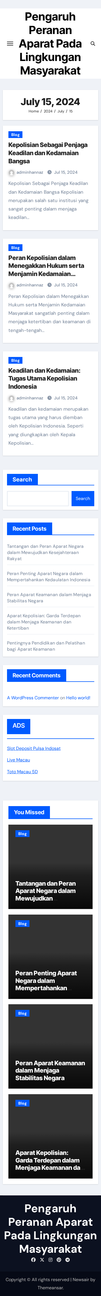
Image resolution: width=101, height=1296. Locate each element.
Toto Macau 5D (22, 772)
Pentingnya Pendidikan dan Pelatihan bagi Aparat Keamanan (46, 646)
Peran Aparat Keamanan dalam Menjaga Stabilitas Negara (50, 1070)
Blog (15, 134)
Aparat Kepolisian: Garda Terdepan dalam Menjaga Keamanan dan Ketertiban (44, 622)
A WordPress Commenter (33, 698)
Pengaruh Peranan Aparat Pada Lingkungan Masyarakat (50, 43)
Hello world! (78, 698)
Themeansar (50, 1288)
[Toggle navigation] (10, 43)
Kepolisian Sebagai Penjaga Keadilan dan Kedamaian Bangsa (48, 152)
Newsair (81, 1280)
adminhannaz (30, 172)
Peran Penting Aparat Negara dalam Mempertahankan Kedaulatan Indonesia (48, 577)
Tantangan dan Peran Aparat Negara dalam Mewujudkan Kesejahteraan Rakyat (45, 552)
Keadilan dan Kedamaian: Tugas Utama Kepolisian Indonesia (44, 378)
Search (23, 479)
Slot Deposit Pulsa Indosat (34, 748)
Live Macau (18, 760)
